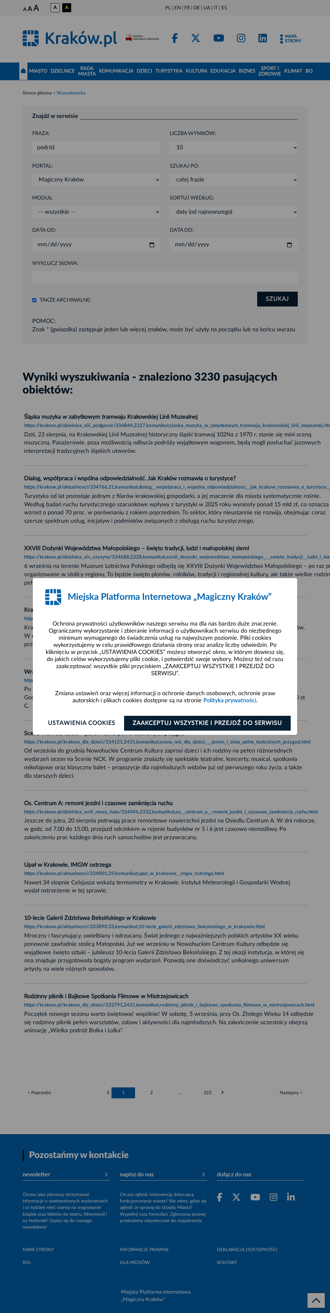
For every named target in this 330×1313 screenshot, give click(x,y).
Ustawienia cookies (81, 723)
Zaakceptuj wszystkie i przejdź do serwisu (207, 723)
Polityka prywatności (229, 701)
